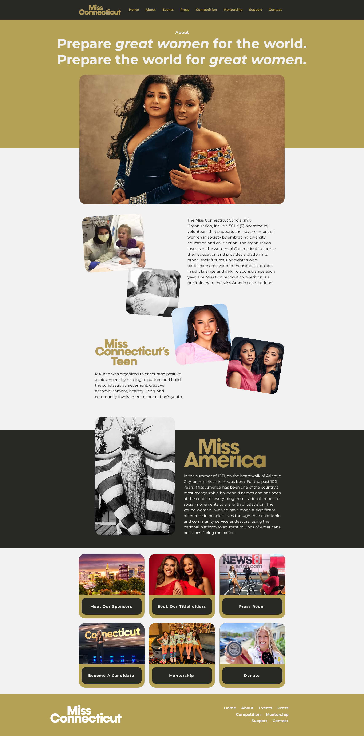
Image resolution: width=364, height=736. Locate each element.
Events (265, 708)
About (247, 708)
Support (259, 721)
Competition (248, 714)
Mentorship (277, 714)
